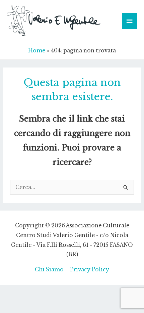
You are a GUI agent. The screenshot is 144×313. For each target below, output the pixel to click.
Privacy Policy (89, 269)
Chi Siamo (49, 269)
